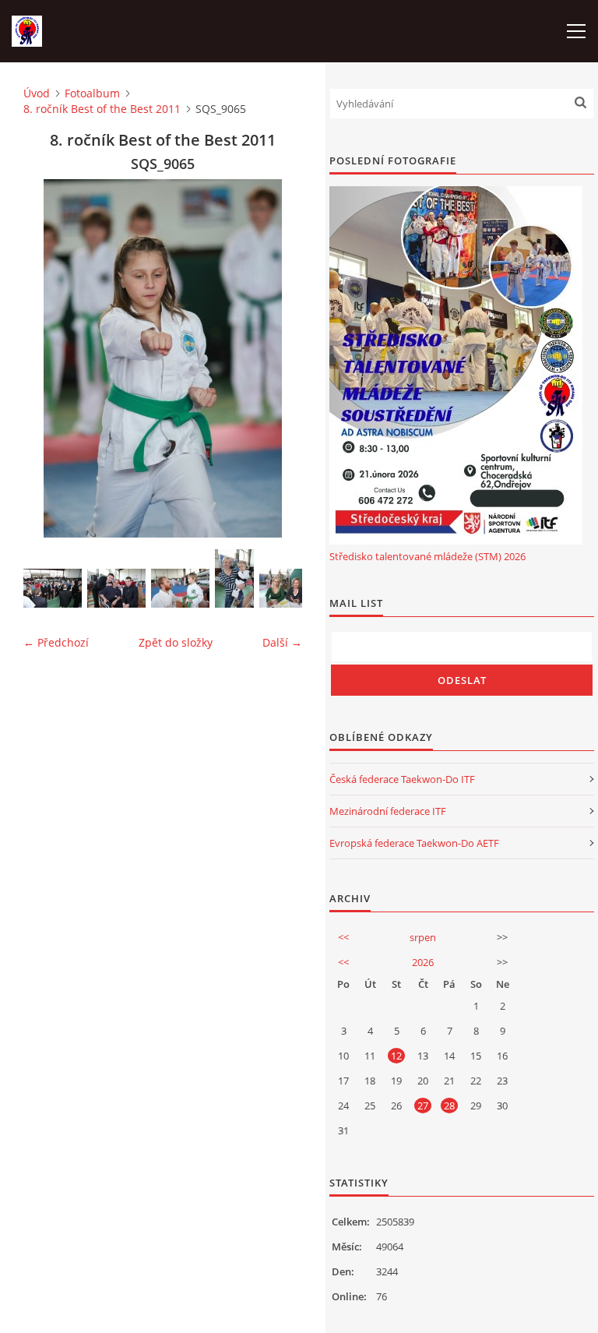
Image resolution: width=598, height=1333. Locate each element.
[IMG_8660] (52, 588)
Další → (282, 642)
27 (422, 1105)
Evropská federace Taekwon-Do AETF (414, 843)
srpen (423, 937)
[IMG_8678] (180, 588)
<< (343, 937)
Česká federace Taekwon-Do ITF (402, 779)
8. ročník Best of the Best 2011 (102, 108)
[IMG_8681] (234, 578)
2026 (423, 962)
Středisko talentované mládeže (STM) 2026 (427, 556)
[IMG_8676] (116, 588)
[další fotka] (276, 358)
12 (396, 1056)
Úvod (36, 93)
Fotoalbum (92, 93)
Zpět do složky (176, 642)
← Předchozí (56, 642)
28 (449, 1105)
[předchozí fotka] (48, 358)
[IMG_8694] (288, 588)
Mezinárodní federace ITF (387, 811)
